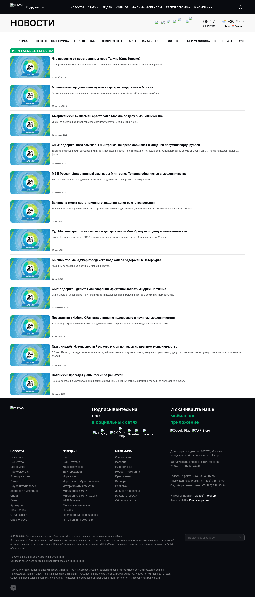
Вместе (67, 457)
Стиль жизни (18, 514)
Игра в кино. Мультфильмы (81, 481)
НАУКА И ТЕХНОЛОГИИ (156, 41)
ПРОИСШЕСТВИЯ (84, 41)
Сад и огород (18, 519)
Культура (16, 505)
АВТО (230, 41)
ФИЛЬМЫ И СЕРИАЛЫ (147, 7)
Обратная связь (125, 500)
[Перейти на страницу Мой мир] (123, 432)
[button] (36, 7)
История (120, 462)
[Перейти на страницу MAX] (105, 432)
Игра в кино (70, 476)
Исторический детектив (78, 486)
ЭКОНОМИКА (60, 41)
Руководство (123, 466)
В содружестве (20, 476)
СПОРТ (218, 41)
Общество (17, 462)
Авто (13, 500)
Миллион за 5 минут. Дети (80, 495)
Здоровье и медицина (24, 490)
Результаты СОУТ (127, 495)
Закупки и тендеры (127, 490)
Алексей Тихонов (205, 495)
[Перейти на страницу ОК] (114, 433)
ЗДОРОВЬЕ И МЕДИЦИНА (193, 41)
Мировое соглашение (77, 505)
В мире (14, 481)
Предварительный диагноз (80, 514)
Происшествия (20, 471)
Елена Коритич (199, 500)
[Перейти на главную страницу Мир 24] (16, 7)
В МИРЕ (132, 41)
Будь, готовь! (71, 462)
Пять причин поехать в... (79, 519)
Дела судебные (73, 466)
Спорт (14, 495)
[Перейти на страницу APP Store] (201, 433)
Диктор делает (72, 471)
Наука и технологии (23, 486)
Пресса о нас (123, 476)
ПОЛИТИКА (20, 41)
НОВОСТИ (77, 7)
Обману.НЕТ (71, 510)
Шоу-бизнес (18, 510)
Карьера (120, 481)
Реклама (121, 486)
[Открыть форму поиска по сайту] (241, 7)
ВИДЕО (107, 7)
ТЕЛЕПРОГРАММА (178, 7)
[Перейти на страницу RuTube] (140, 432)
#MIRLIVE (122, 7)
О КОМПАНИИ (203, 7)
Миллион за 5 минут (76, 490)
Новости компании (127, 471)
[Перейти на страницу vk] (96, 433)
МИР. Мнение (71, 500)
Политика (16, 457)
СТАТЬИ (93, 7)
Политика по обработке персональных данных (37, 557)
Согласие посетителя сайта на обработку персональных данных (47, 561)
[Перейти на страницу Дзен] (132, 432)
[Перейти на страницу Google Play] (180, 433)
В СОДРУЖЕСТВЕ (111, 41)
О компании (123, 457)
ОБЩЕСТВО (39, 41)
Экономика (17, 466)
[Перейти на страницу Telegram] (149, 432)
